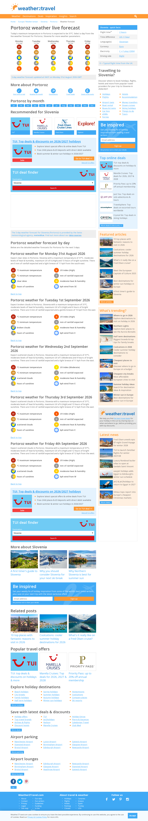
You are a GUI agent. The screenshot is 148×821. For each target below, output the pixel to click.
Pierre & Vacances (80, 719)
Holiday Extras (78, 716)
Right (121, 56)
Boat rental (107, 105)
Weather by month (36, 94)
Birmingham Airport (52, 744)
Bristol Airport (21, 747)
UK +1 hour (124, 37)
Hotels (125, 94)
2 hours (122, 32)
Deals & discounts (87, 94)
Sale (22, 160)
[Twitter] (20, 782)
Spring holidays (50, 691)
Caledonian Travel (80, 722)
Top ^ (13, 787)
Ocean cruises (128, 105)
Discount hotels (22, 725)
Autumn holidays (51, 697)
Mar (28, 106)
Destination (17, 179)
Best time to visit (19, 94)
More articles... (107, 302)
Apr (35, 106)
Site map (24, 808)
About (23, 798)
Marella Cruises (50, 725)
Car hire (106, 111)
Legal (23, 806)
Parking (67, 806)
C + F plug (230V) (127, 51)
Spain (80, 803)
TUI (45, 716)
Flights (105, 97)
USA (79, 808)
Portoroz (54, 21)
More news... (106, 502)
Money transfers (129, 102)
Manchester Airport (24, 741)
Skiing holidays (129, 108)
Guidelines (39, 803)
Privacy (24, 803)
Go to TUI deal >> (84, 158)
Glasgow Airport (79, 744)
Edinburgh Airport (51, 747)
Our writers (39, 801)
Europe (21, 21)
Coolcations (77, 694)
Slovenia (44, 21)
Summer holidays (51, 694)
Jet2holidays (49, 719)
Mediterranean (32, 21)
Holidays (106, 94)
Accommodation (129, 97)
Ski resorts (77, 700)
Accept (132, 815)
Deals (40, 16)
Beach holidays (21, 691)
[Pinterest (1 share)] (26, 782)
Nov (85, 106)
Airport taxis (108, 102)
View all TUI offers (88, 163)
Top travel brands (23, 719)
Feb (21, 106)
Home (13, 21)
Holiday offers (21, 716)
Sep (70, 106)
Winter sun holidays (52, 700)
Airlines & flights (22, 722)
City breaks (20, 694)
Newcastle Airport (80, 747)
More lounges (17, 774)
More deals (16, 730)
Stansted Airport (22, 744)
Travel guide (70, 94)
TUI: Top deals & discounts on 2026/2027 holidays (46, 141)
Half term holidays (23, 700)
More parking (17, 752)
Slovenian (123, 41)
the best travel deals (122, 418)
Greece (81, 801)
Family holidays (22, 697)
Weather (16, 16)
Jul (56, 106)
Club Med (76, 725)
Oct (78, 106)
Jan (14, 106)
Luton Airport (49, 741)
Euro (121, 46)
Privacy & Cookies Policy (37, 817)
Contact (24, 801)
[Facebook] (13, 782)
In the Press (35, 809)
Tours (125, 114)
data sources (75, 235)
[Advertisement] (98, 7)
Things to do (128, 111)
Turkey (81, 806)
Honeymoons (78, 691)
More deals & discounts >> (111, 225)
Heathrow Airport (51, 769)
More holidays (17, 705)
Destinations (29, 16)
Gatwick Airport (79, 741)
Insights (63, 16)
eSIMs (105, 114)
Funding (38, 806)
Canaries (81, 798)
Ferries (105, 117)
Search (73, 16)
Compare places (79, 697)
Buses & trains (109, 108)
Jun (49, 106)
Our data (38, 798)
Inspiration (51, 16)
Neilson (46, 722)
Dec (92, 106)
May (42, 106)
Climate (67, 808)
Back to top (16, 294)
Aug (63, 106)
